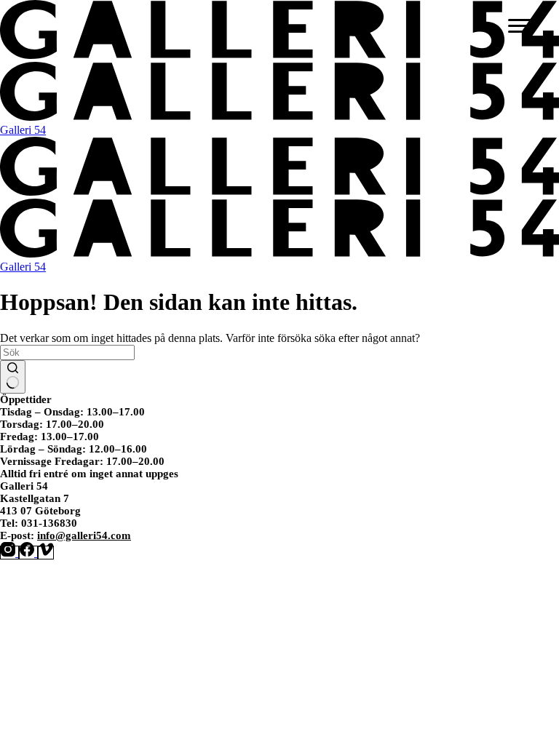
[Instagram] (9, 552)
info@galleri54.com (84, 535)
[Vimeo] (46, 552)
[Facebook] (28, 552)
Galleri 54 (23, 130)
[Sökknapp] (12, 377)
